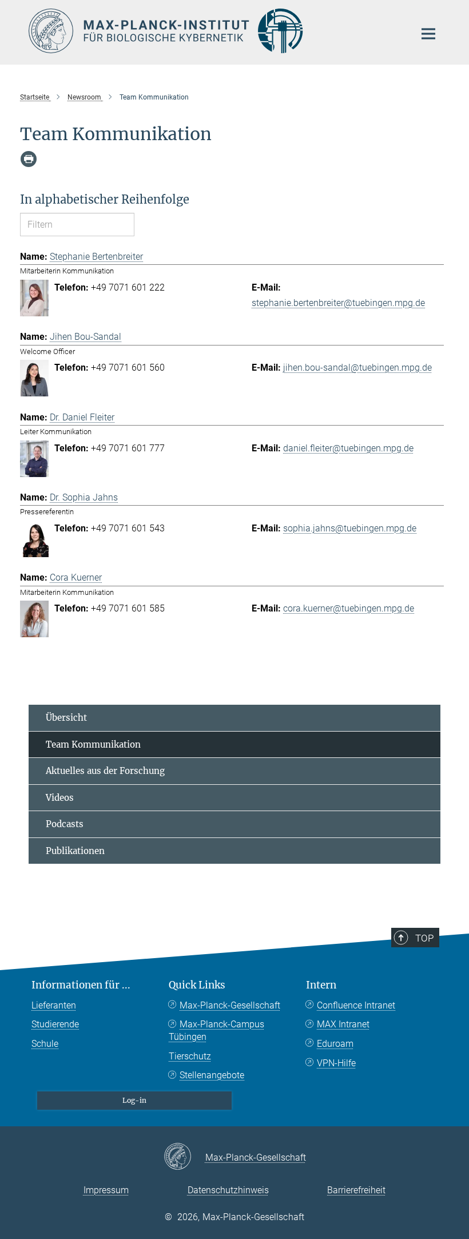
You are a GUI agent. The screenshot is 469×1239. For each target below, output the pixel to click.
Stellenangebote (212, 1075)
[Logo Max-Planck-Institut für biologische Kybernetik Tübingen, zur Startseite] (214, 31)
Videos (60, 797)
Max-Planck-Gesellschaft (230, 1005)
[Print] (28, 159)
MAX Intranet (343, 1024)
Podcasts (65, 824)
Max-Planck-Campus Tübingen (216, 1030)
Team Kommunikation (93, 744)
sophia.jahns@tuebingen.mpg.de (349, 528)
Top (424, 938)
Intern (321, 985)
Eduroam (335, 1043)
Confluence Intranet (356, 1005)
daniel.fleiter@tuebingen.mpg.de (348, 448)
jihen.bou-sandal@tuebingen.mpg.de (357, 367)
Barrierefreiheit (356, 1190)
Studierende (55, 1024)
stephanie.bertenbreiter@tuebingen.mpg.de (338, 302)
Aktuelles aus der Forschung (105, 770)
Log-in (134, 1100)
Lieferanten (53, 1005)
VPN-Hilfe (336, 1063)
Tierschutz (190, 1056)
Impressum (106, 1190)
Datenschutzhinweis (228, 1190)
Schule (44, 1043)
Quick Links (197, 985)
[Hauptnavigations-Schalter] (428, 33)
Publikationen (75, 850)
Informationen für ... (80, 985)
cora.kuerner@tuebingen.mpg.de (348, 608)
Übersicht (66, 717)
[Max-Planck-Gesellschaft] (184, 1157)
